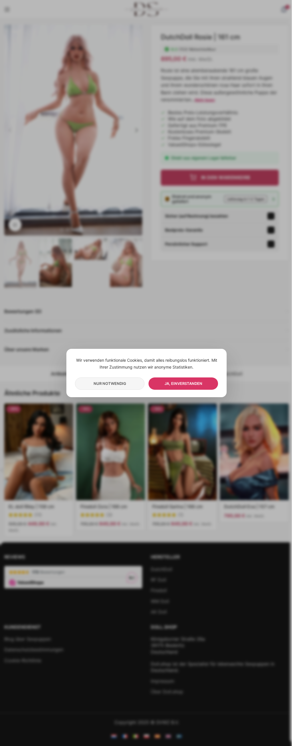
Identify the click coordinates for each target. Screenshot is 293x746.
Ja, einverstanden (183, 383)
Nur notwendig (110, 383)
